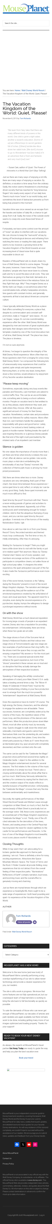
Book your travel (26, 1058)
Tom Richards (23, 915)
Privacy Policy (8, 1164)
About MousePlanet (10, 1153)
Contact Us (7, 1158)
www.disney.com (35, 1180)
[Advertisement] (26, 57)
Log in (42, 1215)
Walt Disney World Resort (22, 932)
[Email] (35, 922)
